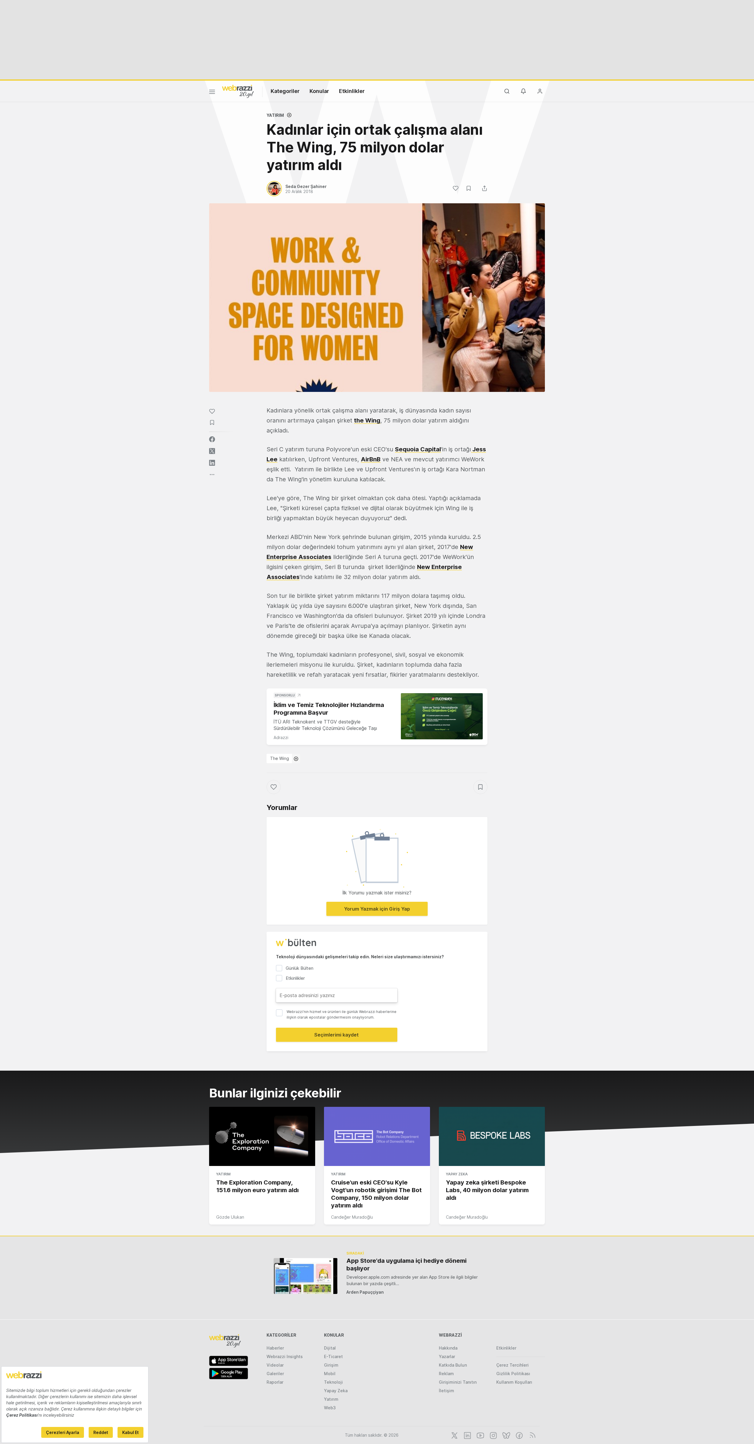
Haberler (275, 1347)
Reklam (446, 1373)
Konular (319, 91)
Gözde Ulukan (230, 1217)
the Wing (367, 420)
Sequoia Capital (418, 449)
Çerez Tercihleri (512, 1365)
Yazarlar (447, 1356)
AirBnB (371, 459)
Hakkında (448, 1347)
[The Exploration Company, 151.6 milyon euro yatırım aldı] (262, 1136)
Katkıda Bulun (453, 1365)
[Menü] (212, 93)
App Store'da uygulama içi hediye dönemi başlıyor (406, 1264)
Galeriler (275, 1373)
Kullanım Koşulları (514, 1382)
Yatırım (275, 115)
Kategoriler (285, 91)
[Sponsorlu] (442, 716)
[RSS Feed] (531, 1434)
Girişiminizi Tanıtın (458, 1382)
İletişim (446, 1390)
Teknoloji (333, 1382)
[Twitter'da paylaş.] (212, 451)
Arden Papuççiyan (365, 1292)
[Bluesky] (505, 1434)
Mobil (329, 1373)
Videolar (275, 1365)
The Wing (279, 758)
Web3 (330, 1407)
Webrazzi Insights (285, 1356)
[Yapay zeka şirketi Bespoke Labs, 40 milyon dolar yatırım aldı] (492, 1136)
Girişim (331, 1365)
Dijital (330, 1347)
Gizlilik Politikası (513, 1373)
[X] (453, 1434)
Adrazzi (281, 737)
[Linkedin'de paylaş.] (212, 463)
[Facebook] (518, 1434)
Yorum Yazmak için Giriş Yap (377, 909)
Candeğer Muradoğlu (352, 1217)
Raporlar (275, 1382)
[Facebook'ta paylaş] (212, 439)
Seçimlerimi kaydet (336, 1035)
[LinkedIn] (466, 1434)
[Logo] (238, 91)
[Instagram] (492, 1434)
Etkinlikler (352, 91)
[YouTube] (479, 1434)
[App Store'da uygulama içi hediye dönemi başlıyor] (306, 1276)
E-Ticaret (333, 1356)
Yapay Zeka (457, 1174)
